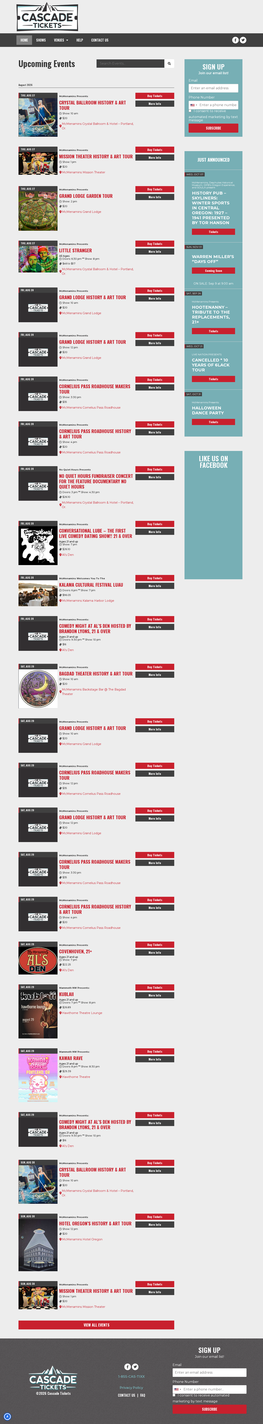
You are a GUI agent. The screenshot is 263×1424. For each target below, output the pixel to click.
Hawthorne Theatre (76, 1077)
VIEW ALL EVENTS (96, 1325)
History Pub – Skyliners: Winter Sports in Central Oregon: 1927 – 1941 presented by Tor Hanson (211, 208)
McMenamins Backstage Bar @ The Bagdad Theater (94, 692)
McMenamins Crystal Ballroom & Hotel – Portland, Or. (98, 126)
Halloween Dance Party (208, 410)
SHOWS (41, 40)
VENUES (59, 40)
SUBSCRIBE (213, 128)
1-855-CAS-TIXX (131, 1377)
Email (193, 80)
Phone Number (202, 97)
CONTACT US (99, 40)
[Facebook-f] (235, 40)
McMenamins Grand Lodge (81, 212)
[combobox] (193, 105)
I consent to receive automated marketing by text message (213, 115)
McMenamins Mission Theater (83, 172)
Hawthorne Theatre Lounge (82, 1013)
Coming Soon (213, 270)
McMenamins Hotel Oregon (82, 1239)
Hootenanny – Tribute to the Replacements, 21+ (211, 314)
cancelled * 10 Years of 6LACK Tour (211, 365)
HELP (79, 40)
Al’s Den (68, 555)
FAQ (142, 1395)
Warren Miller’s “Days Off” (213, 259)
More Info (155, 103)
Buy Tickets (154, 96)
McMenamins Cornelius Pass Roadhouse (91, 407)
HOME (24, 40)
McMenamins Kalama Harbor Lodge (88, 601)
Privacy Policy (131, 1388)
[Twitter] (243, 40)
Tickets (213, 231)
